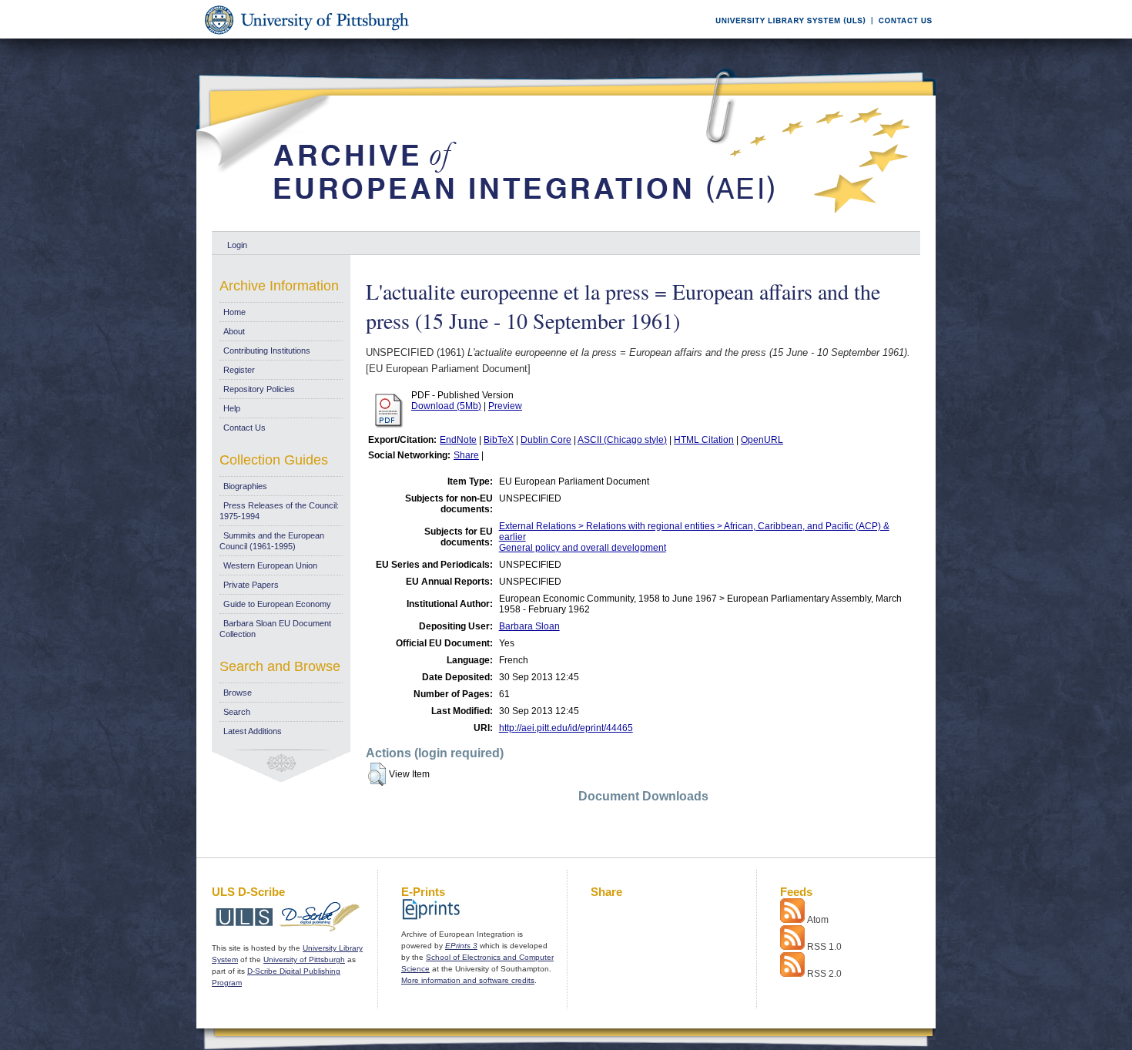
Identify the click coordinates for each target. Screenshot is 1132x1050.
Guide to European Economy (277, 604)
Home (234, 312)
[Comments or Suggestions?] (902, 36)
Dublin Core (546, 439)
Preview (505, 406)
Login (237, 245)
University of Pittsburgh (304, 959)
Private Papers (251, 584)
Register (239, 369)
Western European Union (270, 565)
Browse (237, 692)
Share (466, 455)
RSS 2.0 (824, 973)
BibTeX (499, 439)
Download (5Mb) (446, 406)
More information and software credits (467, 980)
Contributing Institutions (266, 350)
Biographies (245, 486)
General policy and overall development (582, 547)
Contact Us (244, 427)
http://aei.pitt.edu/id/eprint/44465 (566, 728)
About (234, 331)
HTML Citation (704, 439)
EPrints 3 (461, 945)
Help (231, 408)
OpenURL (762, 439)
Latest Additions (252, 731)
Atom (818, 919)
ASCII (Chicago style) (622, 439)
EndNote (458, 439)
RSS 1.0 (824, 946)
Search (236, 711)
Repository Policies (259, 389)
